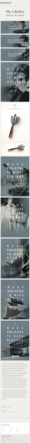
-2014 (10, 429)
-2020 (3, 431)
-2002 (3, 427)
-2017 (17, 429)
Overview (27, 417)
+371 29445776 (13, 440)
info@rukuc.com (10, 438)
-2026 (17, 431)
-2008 (17, 427)
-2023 (10, 431)
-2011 (3, 429)
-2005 (10, 427)
